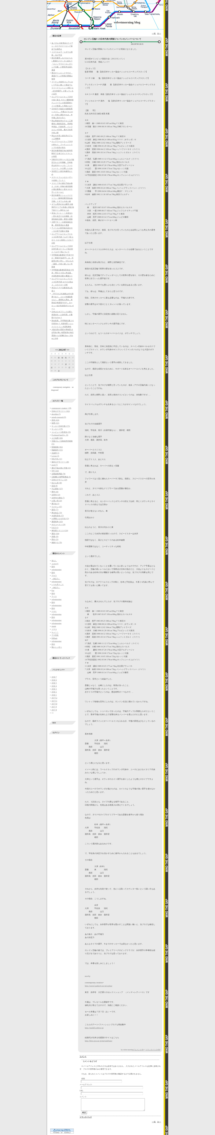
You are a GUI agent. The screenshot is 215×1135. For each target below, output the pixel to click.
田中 (53, 567)
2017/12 (54, 698)
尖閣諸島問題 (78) (58, 474)
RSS (54, 723)
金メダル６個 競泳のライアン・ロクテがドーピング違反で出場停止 (62, 46)
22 (51, 367)
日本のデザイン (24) (59, 480)
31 (59, 371)
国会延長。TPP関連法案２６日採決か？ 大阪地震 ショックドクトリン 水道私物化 (62, 324)
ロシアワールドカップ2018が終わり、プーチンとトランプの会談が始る (62, 145)
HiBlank (54, 638)
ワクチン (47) (56, 507)
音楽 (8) (54, 486)
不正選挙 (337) (57, 489)
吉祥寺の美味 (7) (57, 498)
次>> (159, 33)
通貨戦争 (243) (57, 522)
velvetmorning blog (127, 22)
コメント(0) (139, 1050)
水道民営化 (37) (57, 516)
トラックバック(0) (152, 1050)
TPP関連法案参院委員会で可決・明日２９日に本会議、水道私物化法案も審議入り (62, 273)
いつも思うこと (57, 585)
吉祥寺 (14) (55, 495)
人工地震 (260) (57, 438)
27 (69, 367)
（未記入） (55, 579)
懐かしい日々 (56, 647)
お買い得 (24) (56, 501)
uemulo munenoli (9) (58, 417)
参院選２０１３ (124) (59, 531)
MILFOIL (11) (56, 459)
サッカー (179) (57, 429)
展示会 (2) (55, 504)
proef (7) (54, 465)
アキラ (54, 576)
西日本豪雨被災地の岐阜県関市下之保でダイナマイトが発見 (62, 154)
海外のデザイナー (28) (60, 462)
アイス (54, 596)
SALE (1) (54, 528)
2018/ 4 (54, 686)
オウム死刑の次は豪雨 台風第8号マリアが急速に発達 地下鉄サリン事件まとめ (62, 207)
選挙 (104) (55, 534)
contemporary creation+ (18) (61, 408)
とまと (54, 611)
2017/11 (54, 701)
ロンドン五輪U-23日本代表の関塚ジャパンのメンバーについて (112, 39)
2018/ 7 (54, 677)
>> (68, 350)
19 (66, 364)
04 (62, 357)
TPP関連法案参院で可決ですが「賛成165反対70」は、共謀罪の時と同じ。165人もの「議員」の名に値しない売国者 (62, 261)
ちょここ (55, 632)
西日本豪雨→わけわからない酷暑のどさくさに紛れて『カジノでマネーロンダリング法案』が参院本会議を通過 (62, 64)
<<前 (154, 33)
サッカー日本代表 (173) (60, 426)
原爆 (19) (54, 537)
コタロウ (55, 564)
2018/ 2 (54, 692)
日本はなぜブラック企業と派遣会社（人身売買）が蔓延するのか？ (62, 315)
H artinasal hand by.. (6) (59, 435)
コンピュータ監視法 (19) (61, 432)
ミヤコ (54, 629)
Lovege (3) (55, 456)
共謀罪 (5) (55, 453)
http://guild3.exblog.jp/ (94, 1028)
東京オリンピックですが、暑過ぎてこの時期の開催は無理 (62, 76)
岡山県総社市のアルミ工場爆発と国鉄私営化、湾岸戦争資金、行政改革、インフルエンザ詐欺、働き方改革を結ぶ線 (62, 127)
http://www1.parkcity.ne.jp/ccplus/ (98, 986)
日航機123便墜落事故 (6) (61, 477)
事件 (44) (54, 492)
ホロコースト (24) (58, 525)
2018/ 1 (54, 695)
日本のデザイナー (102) (60, 411)
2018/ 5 (54, 683)
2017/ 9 (54, 707)
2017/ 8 (54, 710)
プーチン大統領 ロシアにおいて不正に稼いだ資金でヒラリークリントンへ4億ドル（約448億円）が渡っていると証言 (62, 88)
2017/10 (54, 704)
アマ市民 (55, 635)
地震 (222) (55, 423)
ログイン (56, 733)
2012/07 (62, 350)
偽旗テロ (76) (56, 543)
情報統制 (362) (57, 447)
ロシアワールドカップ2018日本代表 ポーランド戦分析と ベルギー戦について (62, 249)
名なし (54, 561)
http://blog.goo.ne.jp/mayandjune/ (98, 1041)
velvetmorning (56, 570)
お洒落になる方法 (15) (60, 519)
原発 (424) (55, 420)
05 (66, 357)
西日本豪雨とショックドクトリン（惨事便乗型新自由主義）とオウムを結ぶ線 (62, 198)
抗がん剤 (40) (56, 483)
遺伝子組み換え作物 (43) (61, 468)
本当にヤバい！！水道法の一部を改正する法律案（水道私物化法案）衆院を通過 (62, 216)
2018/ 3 (54, 689)
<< (56, 350)
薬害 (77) (54, 510)
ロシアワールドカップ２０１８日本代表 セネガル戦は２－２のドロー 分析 (62, 282)
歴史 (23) (54, 539)
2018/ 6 (54, 680)
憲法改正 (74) (56, 513)
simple (53, 626)
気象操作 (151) (57, 450)
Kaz (52, 591)
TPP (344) (55, 471)
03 (59, 357)
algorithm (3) (56, 414)
